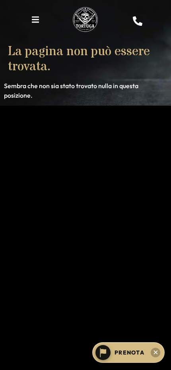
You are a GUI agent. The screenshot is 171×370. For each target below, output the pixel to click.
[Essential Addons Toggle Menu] (35, 21)
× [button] (155, 352)
